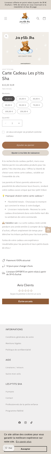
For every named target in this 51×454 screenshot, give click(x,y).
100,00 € (9, 111)
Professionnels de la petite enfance (22, 404)
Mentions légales (13, 343)
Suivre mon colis (13, 374)
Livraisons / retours (15, 367)
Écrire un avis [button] (25, 301)
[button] (6, 18)
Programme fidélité (15, 410)
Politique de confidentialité (18, 349)
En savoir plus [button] (23, 441)
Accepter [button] (25, 449)
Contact (9, 398)
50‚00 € (22, 105)
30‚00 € (36, 98)
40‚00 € (8, 105)
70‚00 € (36, 105)
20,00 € (22, 98)
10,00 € (8, 98)
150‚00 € (24, 111)
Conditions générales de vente (20, 337)
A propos (10, 391)
